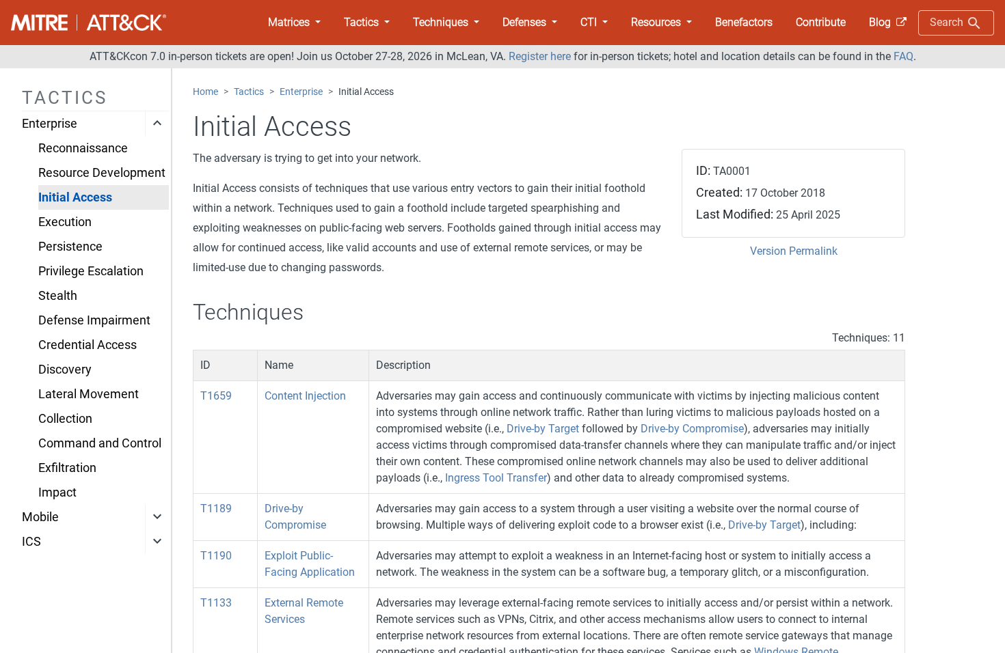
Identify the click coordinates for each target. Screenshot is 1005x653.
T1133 (216, 602)
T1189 (216, 508)
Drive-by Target (543, 428)
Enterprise (49, 123)
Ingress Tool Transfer (496, 477)
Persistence (70, 246)
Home (205, 92)
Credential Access (87, 345)
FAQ (903, 56)
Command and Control (99, 443)
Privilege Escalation (91, 271)
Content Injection (305, 395)
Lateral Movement (88, 394)
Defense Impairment (94, 320)
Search (948, 22)
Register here (540, 56)
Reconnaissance (83, 148)
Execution (65, 222)
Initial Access (75, 197)
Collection (65, 419)
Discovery (65, 369)
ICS (31, 541)
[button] (294, 22)
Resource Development (101, 173)
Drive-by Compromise (692, 428)
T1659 (216, 395)
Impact (57, 492)
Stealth (57, 296)
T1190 (216, 555)
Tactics (249, 92)
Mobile (40, 517)
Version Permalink (794, 251)
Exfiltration (67, 468)
